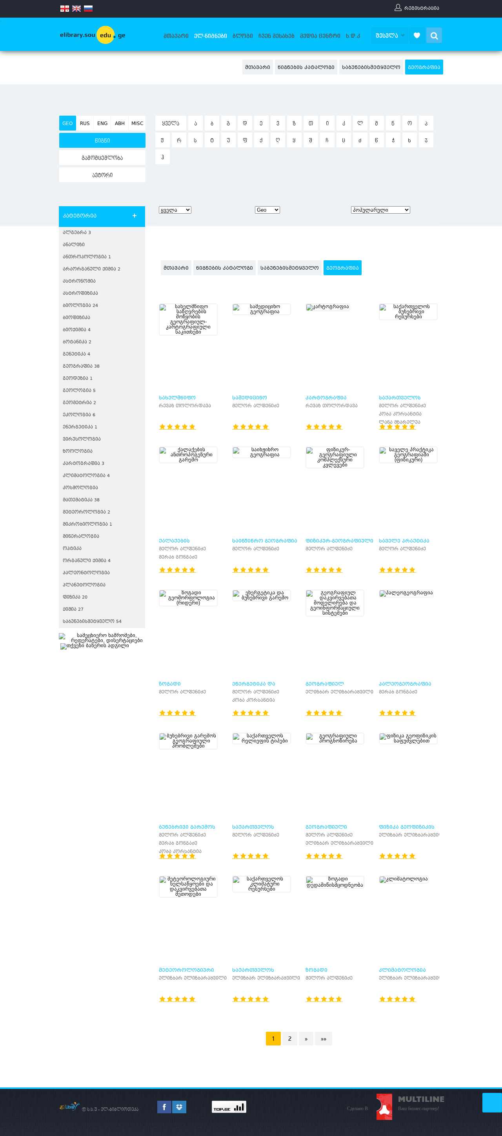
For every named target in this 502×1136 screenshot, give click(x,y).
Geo (67, 123)
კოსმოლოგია (80, 488)
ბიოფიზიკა (76, 318)
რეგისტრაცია (421, 8)
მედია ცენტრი (320, 36)
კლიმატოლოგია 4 (86, 476)
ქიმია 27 (73, 609)
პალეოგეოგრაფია (405, 684)
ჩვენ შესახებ (276, 36)
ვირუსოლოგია (82, 439)
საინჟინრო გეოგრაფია (264, 541)
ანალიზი (74, 245)
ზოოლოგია (78, 451)
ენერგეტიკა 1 (80, 427)
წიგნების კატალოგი (306, 67)
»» (323, 1039)
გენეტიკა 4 (76, 354)
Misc (137, 123)
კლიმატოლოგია (402, 970)
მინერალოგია (81, 537)
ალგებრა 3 (77, 233)
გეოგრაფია (424, 67)
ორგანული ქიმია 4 (87, 561)
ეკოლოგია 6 (79, 415)
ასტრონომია (79, 281)
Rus (85, 123)
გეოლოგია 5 (79, 391)
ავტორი (102, 175)
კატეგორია (79, 216)
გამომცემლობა (102, 158)
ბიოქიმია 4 (77, 330)
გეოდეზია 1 (78, 379)
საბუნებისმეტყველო (371, 67)
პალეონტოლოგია (86, 573)
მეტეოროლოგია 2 (86, 512)
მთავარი (176, 36)
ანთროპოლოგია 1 (87, 257)
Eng (102, 123)
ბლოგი (243, 36)
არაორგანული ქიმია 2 (91, 269)
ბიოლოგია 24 (80, 306)
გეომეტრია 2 (79, 403)
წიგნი (102, 141)
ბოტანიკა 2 (77, 342)
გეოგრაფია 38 (81, 366)
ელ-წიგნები (210, 36)
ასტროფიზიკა (80, 293)
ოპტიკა (72, 549)
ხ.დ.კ (353, 36)
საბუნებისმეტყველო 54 (92, 622)
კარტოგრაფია (326, 398)
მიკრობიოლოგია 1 (87, 524)
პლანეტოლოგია (84, 585)
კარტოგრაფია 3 (83, 464)
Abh (120, 123)
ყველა (170, 124)
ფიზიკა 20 (75, 597)
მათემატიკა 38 (81, 500)
